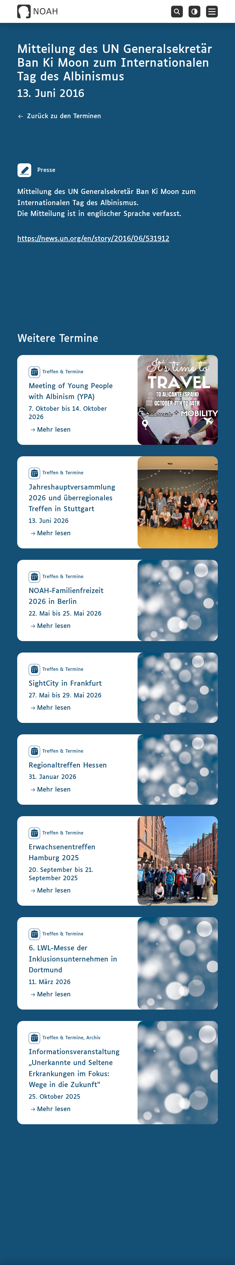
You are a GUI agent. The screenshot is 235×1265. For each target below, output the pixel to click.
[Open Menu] (212, 11)
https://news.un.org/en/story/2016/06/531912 (93, 238)
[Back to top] (222, 1252)
